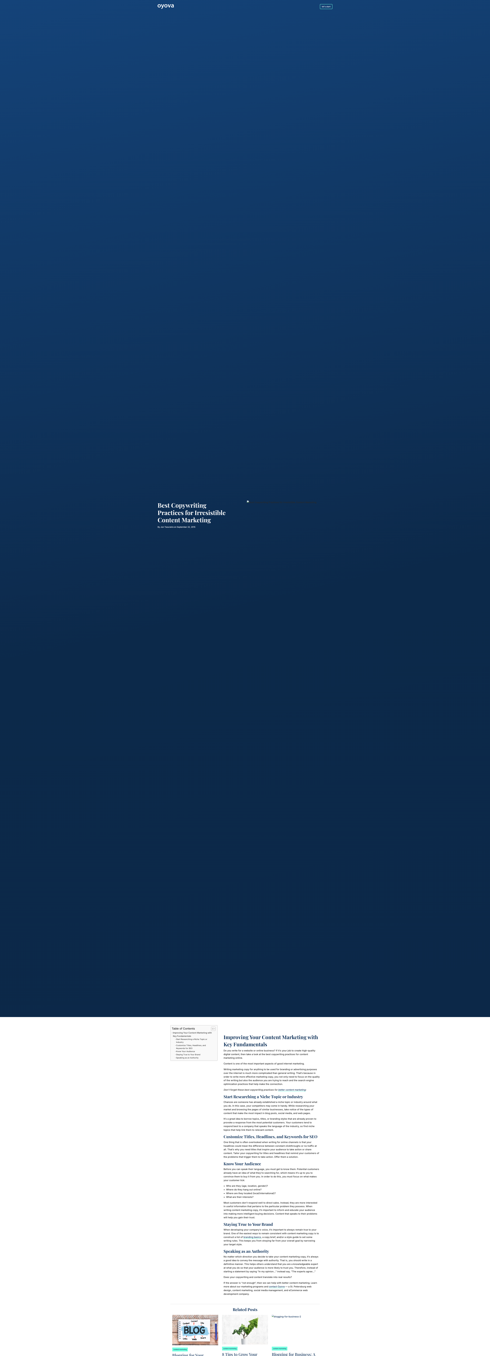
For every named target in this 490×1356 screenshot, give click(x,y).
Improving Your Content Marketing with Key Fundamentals (192, 1034)
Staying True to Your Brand (188, 1054)
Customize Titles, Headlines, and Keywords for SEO (191, 1046)
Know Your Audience (185, 1051)
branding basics (252, 1237)
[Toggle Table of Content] (212, 1029)
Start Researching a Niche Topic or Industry (191, 1040)
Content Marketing (180, 1349)
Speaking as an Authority (187, 1058)
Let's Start (326, 6)
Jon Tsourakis (167, 527)
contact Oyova (277, 1286)
